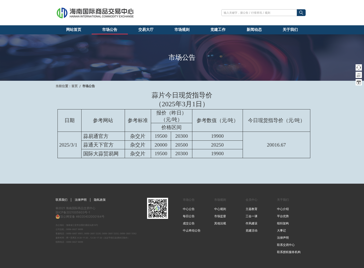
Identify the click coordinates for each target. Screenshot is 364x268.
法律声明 (81, 199)
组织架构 (283, 223)
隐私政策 (100, 199)
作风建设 (251, 223)
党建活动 (251, 230)
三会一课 (251, 216)
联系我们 (61, 199)
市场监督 (220, 216)
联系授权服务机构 (289, 252)
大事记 (281, 230)
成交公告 (189, 223)
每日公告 (189, 216)
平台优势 (283, 216)
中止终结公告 (192, 230)
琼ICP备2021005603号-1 (73, 212)
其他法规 (220, 223)
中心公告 (189, 209)
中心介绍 (283, 209)
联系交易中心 (286, 244)
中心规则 (220, 209)
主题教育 (251, 209)
